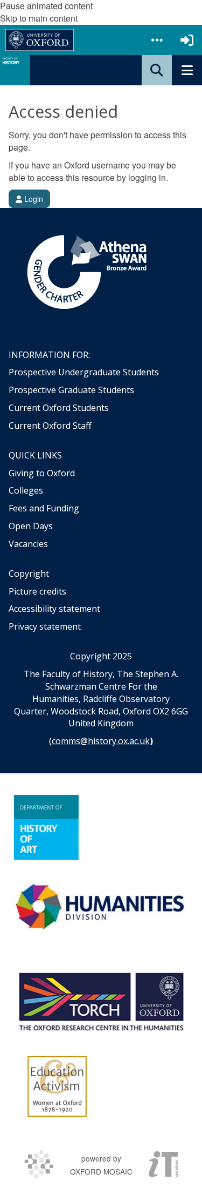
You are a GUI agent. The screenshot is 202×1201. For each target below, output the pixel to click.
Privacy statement (45, 626)
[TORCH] (101, 1000)
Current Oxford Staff (50, 425)
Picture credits (37, 591)
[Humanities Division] (101, 907)
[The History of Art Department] (46, 827)
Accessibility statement (54, 609)
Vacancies (28, 544)
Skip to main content (39, 18)
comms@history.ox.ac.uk (101, 741)
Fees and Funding (44, 508)
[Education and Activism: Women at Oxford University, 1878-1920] (57, 1086)
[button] (157, 40)
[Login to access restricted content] (187, 40)
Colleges (26, 490)
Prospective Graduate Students (71, 390)
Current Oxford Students (59, 408)
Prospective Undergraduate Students (84, 372)
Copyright (29, 573)
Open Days (31, 526)
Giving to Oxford (42, 473)
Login (32, 198)
